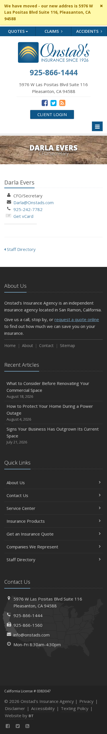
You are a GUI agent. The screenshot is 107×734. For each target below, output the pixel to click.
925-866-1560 (28, 625)
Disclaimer (15, 708)
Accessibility (43, 708)
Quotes (17, 31)
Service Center (21, 508)
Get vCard (23, 216)
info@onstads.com (31, 635)
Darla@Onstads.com (33, 202)
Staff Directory (21, 249)
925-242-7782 (28, 209)
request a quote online (76, 319)
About (27, 345)
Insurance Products (26, 521)
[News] (62, 103)
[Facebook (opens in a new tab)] (45, 103)
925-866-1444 (28, 615)
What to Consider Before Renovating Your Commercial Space (48, 389)
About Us (16, 482)
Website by (19, 715)
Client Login (52, 114)
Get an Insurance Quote (30, 534)
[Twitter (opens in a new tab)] (53, 103)
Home (10, 345)
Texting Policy (74, 708)
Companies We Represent (32, 547)
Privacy (86, 701)
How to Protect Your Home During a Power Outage (50, 412)
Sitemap (67, 345)
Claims (52, 31)
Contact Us (17, 495)
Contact (46, 345)
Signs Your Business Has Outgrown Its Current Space (53, 435)
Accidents (88, 31)
